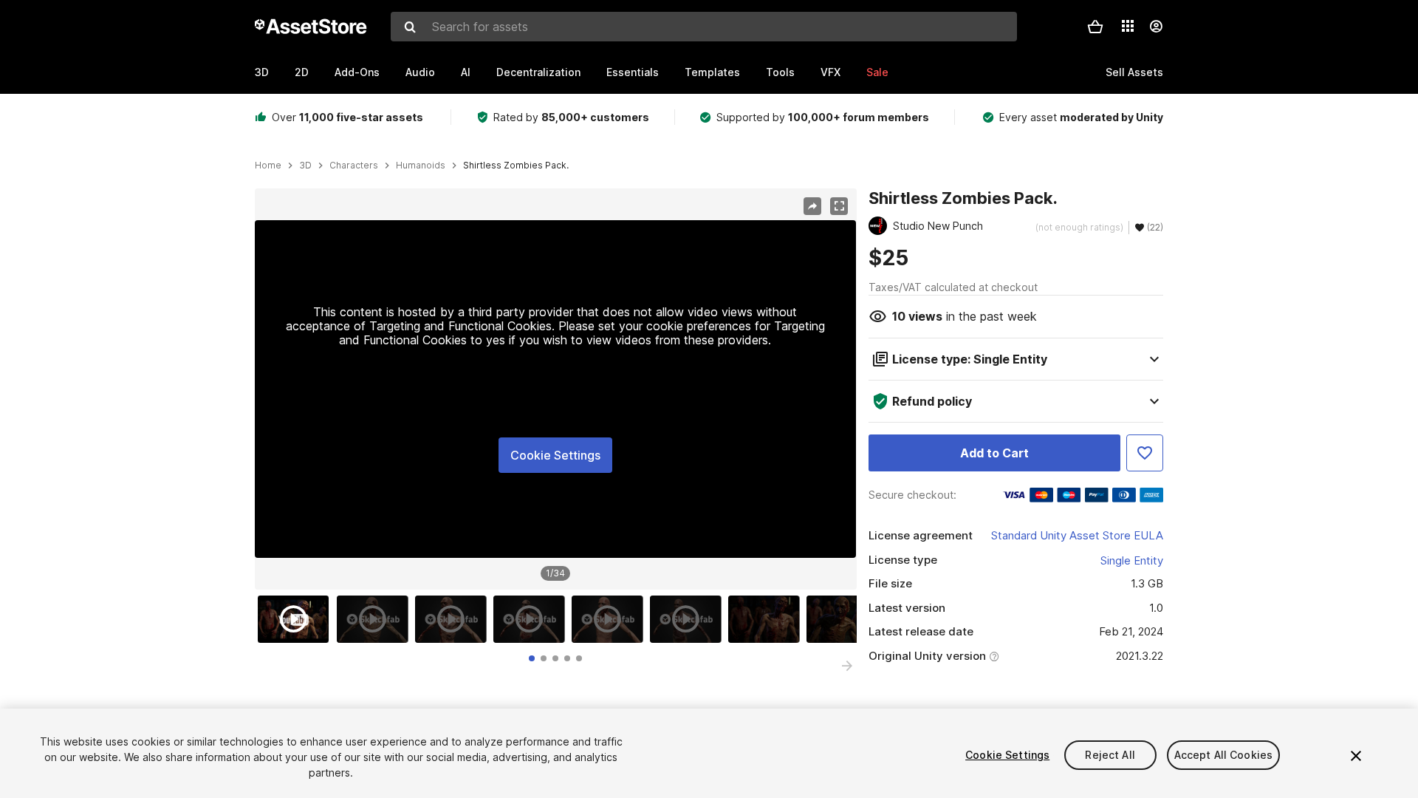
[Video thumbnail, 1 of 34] (297, 619)
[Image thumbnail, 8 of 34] (845, 619)
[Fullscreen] (839, 206)
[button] (1095, 26)
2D (302, 72)
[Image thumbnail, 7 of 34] (767, 619)
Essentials (632, 72)
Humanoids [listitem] (420, 165)
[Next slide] (847, 666)
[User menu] (1155, 26)
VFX (830, 72)
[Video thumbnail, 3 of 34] (454, 619)
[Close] (1356, 756)
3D (262, 72)
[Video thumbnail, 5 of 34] (611, 619)
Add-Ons (357, 72)
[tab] (532, 658)
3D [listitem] (305, 165)
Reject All (1109, 754)
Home (268, 165)
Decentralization (538, 72)
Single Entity (1131, 560)
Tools (780, 72)
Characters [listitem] (353, 165)
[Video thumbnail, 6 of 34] (689, 619)
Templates (712, 72)
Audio (420, 72)
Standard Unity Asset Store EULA (1077, 535)
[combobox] (704, 26)
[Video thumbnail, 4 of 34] (532, 619)
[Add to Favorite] (1144, 452)
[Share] (812, 206)
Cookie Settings (555, 455)
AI (465, 72)
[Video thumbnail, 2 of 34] (376, 619)
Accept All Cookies (1223, 754)
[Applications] (1128, 26)
